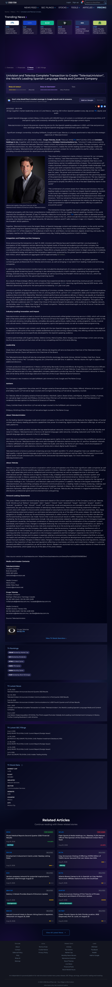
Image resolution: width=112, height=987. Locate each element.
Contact (17, 949)
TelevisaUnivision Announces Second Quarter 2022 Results (27, 692)
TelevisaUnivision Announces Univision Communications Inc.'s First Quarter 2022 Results (38, 697)
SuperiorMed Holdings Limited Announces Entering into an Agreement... (82, 33)
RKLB (60, 27)
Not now (100, 100)
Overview (10, 67)
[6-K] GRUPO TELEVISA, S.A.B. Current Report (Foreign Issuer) (28, 733)
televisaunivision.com (14, 458)
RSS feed (94, 947)
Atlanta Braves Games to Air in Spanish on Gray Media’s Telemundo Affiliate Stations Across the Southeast (80, 877)
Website (10, 791)
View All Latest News (54, 933)
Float (9, 774)
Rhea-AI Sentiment (47, 87)
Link (8, 794)
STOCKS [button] (62, 7)
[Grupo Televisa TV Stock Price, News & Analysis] (11, 630)
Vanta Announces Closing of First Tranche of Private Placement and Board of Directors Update (79, 895)
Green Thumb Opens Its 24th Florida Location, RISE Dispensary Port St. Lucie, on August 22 (79, 915)
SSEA (77, 27)
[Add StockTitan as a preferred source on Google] (104, 106)
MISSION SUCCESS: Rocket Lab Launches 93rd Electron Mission (64, 33)
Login (68, 2)
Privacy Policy (43, 952)
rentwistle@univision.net (15, 575)
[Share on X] (95, 106)
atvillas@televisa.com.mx (39, 613)
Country (11, 797)
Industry (11, 780)
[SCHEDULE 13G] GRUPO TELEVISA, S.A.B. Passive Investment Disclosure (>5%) (34, 738)
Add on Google (87, 100)
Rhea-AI (17, 958)
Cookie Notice (43, 949)
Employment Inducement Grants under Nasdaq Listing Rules (28, 857)
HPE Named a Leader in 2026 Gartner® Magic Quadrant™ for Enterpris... (47, 33)
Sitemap (17, 961)
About (18, 947)
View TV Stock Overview (56, 638)
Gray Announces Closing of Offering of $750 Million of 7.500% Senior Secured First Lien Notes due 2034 (80, 857)
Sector (10, 786)
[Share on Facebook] (101, 106)
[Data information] (22, 765)
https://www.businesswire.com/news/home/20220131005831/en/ (63, 556)
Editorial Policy (18, 952)
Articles (68, 947)
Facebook (94, 949)
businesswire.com (31, 556)
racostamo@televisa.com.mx (17, 613)
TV (95, 111)
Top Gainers (69, 949)
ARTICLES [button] (87, 7)
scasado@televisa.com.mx (41, 601)
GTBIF (95, 27)
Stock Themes (69, 961)
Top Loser (101, 832)
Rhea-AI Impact (15, 87)
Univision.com (28, 456)
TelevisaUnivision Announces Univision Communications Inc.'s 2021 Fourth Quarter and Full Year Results (43, 702)
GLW (24, 27)
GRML (8, 27)
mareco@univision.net (14, 587)
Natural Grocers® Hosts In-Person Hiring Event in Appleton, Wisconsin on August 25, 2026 (29, 915)
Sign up (76, 2)
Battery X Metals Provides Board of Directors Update (27, 894)
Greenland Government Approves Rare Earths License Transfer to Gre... (12, 33)
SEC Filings (42, 67)
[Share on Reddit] (98, 106)
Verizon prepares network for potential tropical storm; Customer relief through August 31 (27, 877)
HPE (42, 27)
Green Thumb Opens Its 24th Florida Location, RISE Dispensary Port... (99, 33)
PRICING (101, 7)
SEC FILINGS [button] (47, 7)
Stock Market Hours (68, 969)
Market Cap (12, 769)
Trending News (15, 17)
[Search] (105, 2)
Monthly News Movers (68, 955)
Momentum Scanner (69, 958)
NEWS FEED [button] (30, 7)
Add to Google (94, 955)
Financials (21, 67)
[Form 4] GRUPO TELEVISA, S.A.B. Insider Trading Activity (27, 754)
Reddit (94, 952)
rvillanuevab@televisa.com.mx (17, 601)
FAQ (17, 955)
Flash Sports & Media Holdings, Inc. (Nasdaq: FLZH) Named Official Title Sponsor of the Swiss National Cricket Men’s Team (82, 838)
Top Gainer (48, 832)
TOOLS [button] (74, 7)
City (9, 803)
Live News (69, 964)
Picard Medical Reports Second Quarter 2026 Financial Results (27, 837)
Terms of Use (43, 947)
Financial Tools (69, 967)
